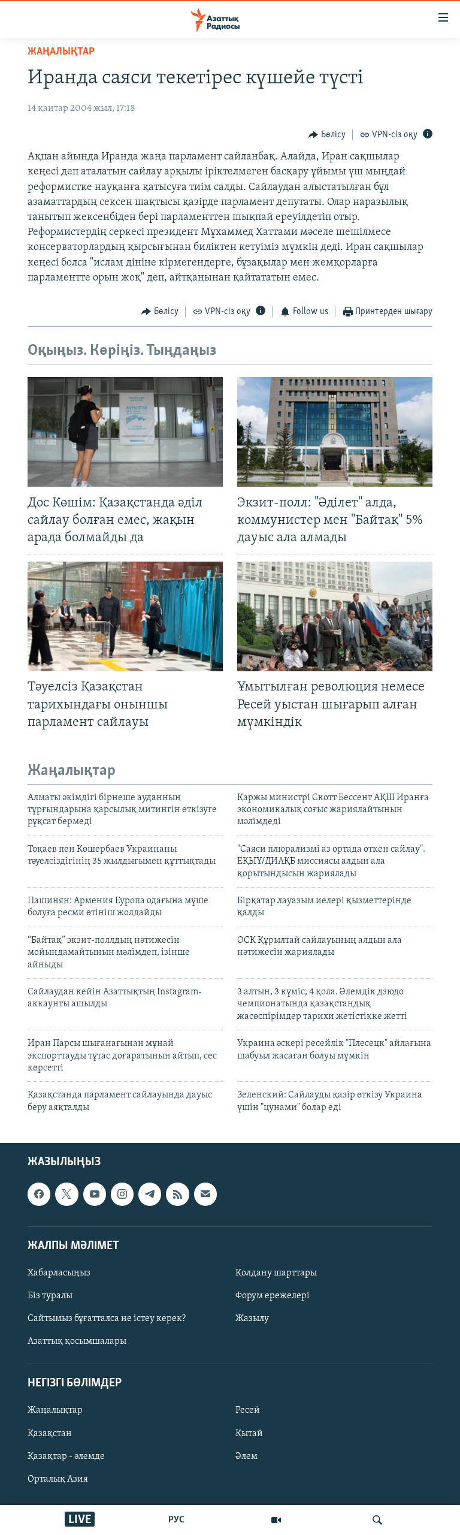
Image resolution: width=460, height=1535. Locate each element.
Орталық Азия (58, 1479)
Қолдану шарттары (276, 1273)
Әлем (246, 1456)
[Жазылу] (205, 1194)
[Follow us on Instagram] (122, 1194)
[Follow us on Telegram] (149, 1194)
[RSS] (177, 1194)
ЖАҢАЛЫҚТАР (61, 52)
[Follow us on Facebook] (39, 1194)
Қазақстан (50, 1434)
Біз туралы (50, 1296)
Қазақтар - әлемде (66, 1456)
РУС (176, 1520)
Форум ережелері (272, 1296)
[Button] (327, 135)
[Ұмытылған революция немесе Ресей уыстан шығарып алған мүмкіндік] (334, 616)
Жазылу (252, 1318)
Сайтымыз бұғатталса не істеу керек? (107, 1318)
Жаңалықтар (55, 1411)
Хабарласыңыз (59, 1273)
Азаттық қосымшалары (77, 1341)
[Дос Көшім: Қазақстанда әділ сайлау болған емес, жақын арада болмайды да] (125, 432)
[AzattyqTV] (276, 1520)
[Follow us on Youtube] (94, 1194)
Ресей (247, 1411)
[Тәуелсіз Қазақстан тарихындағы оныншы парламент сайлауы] (125, 616)
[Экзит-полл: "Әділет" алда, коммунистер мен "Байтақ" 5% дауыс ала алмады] (334, 432)
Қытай (249, 1434)
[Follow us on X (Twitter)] (66, 1194)
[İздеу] (377, 1520)
